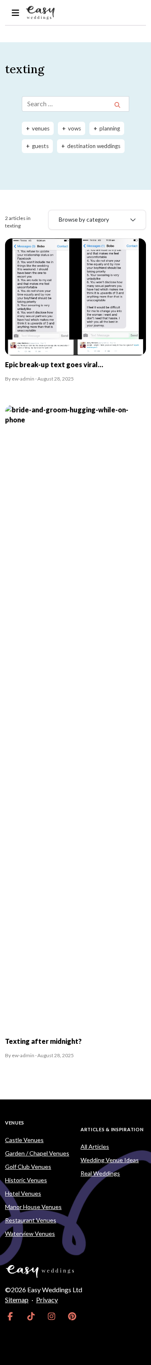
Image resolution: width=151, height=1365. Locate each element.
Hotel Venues (23, 1193)
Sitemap (17, 1300)
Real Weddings (100, 1173)
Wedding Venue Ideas (110, 1159)
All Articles (95, 1146)
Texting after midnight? (43, 1041)
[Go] (117, 104)
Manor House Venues (33, 1206)
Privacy (47, 1300)
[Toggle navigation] (15, 13)
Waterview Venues (30, 1233)
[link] (10, 1316)
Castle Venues (24, 1139)
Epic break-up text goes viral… (54, 364)
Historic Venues (26, 1180)
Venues (14, 1122)
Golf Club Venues (28, 1166)
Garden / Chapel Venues (37, 1153)
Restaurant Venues (30, 1220)
